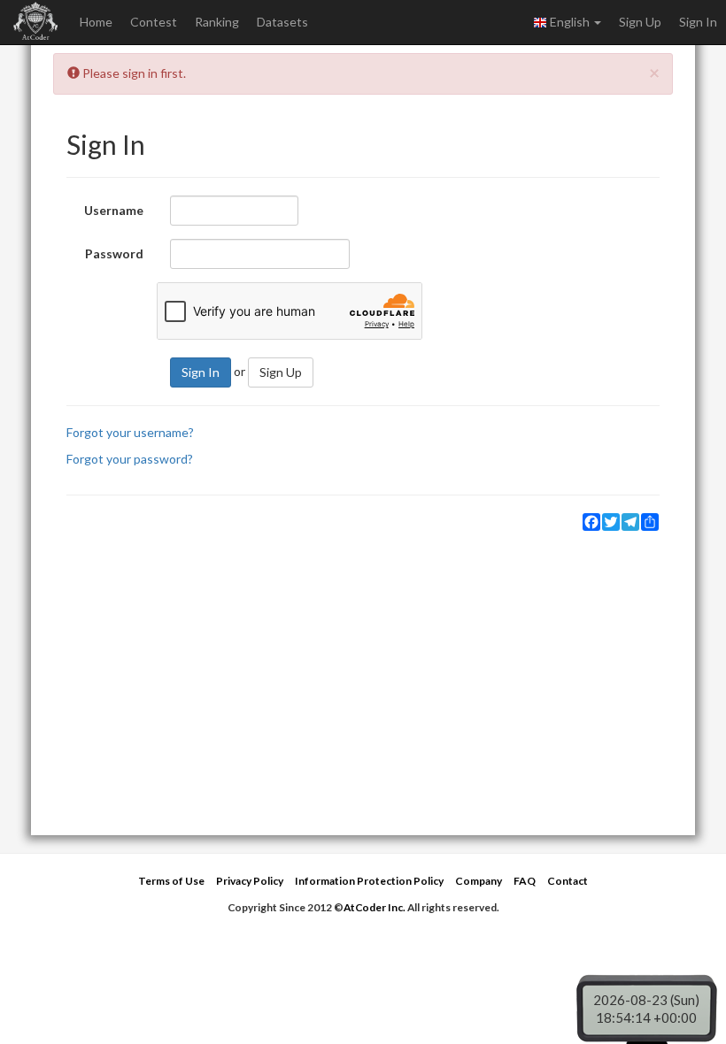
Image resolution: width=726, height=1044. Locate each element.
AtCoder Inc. (374, 907)
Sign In (698, 21)
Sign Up (640, 21)
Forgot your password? (129, 458)
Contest (153, 21)
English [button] (569, 21)
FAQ (525, 880)
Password (114, 253)
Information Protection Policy (369, 880)
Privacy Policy (249, 880)
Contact (567, 880)
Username (113, 210)
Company (478, 880)
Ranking (217, 21)
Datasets (282, 21)
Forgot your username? (130, 432)
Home (96, 21)
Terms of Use (171, 880)
